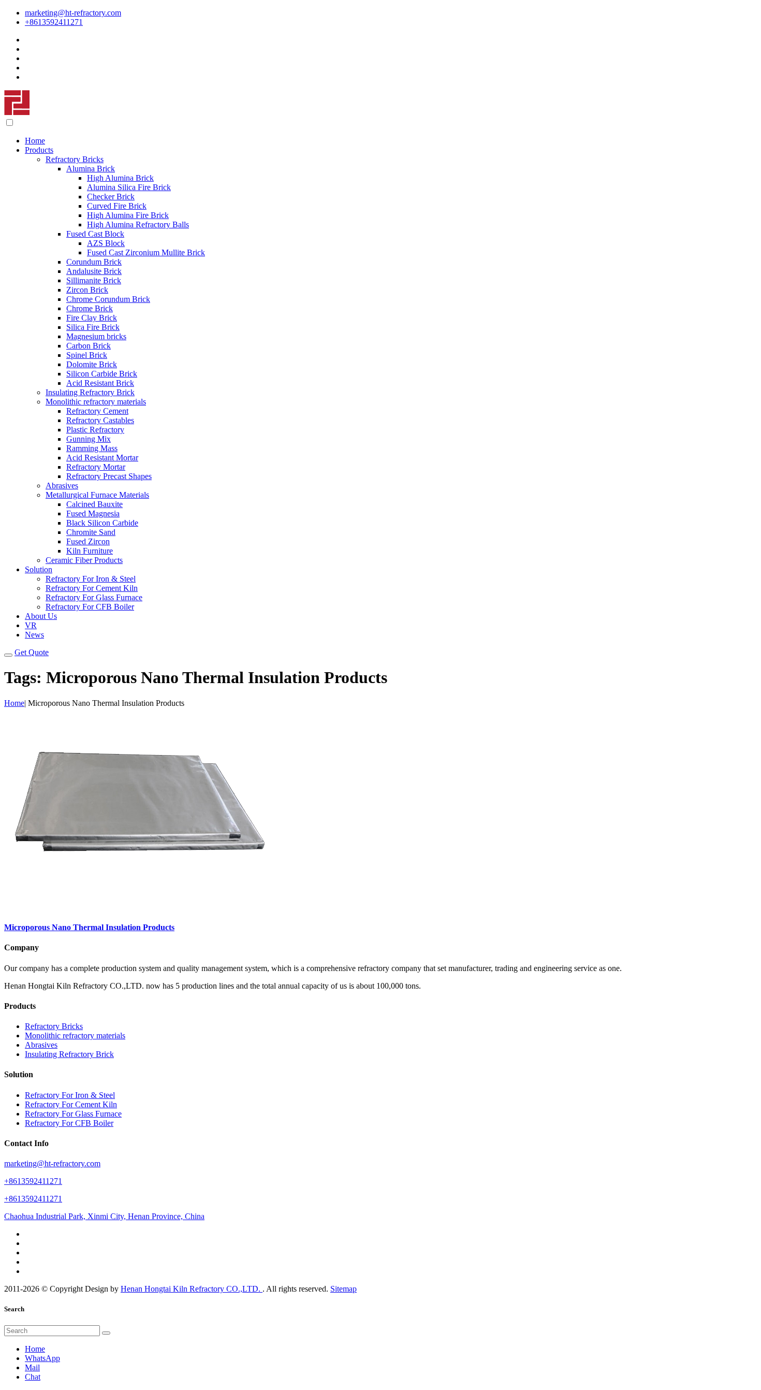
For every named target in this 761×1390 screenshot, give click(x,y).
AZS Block (106, 243)
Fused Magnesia (93, 513)
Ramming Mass (92, 448)
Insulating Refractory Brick (90, 392)
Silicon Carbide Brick (101, 373)
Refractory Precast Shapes (109, 476)
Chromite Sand (90, 532)
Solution (38, 569)
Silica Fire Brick (93, 327)
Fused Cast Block (95, 233)
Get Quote (31, 652)
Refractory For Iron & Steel (91, 578)
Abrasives (62, 485)
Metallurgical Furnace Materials (97, 494)
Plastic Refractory (95, 429)
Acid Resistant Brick (100, 383)
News (34, 634)
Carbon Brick (88, 345)
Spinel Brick (86, 355)
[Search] (106, 1333)
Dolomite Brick (91, 364)
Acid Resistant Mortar (102, 457)
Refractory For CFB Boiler (90, 606)
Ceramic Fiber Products (84, 560)
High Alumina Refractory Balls (138, 224)
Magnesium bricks (96, 336)
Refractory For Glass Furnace (94, 597)
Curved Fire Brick (117, 205)
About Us (41, 616)
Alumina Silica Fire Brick (129, 187)
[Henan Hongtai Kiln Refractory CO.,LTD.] (17, 112)
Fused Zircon (88, 541)
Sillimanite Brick (93, 280)
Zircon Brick (87, 289)
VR (31, 625)
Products (39, 150)
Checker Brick (111, 196)
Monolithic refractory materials (96, 401)
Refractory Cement (97, 411)
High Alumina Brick (120, 177)
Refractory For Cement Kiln (92, 588)
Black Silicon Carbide (102, 522)
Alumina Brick (90, 168)
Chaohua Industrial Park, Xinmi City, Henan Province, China (104, 1216)
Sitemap (343, 1288)
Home (35, 140)
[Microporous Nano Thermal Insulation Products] (138, 907)
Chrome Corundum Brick (108, 299)
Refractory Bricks (75, 159)
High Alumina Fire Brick (128, 215)
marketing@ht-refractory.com (73, 12)
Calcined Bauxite (94, 504)
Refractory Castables (100, 420)
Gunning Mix (88, 439)
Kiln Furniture (89, 550)
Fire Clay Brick (91, 317)
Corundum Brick (94, 261)
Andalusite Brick (94, 271)
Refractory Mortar (95, 466)
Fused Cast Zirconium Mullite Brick (146, 252)
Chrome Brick (89, 308)
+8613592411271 (54, 22)
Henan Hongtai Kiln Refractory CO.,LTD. (191, 1288)
